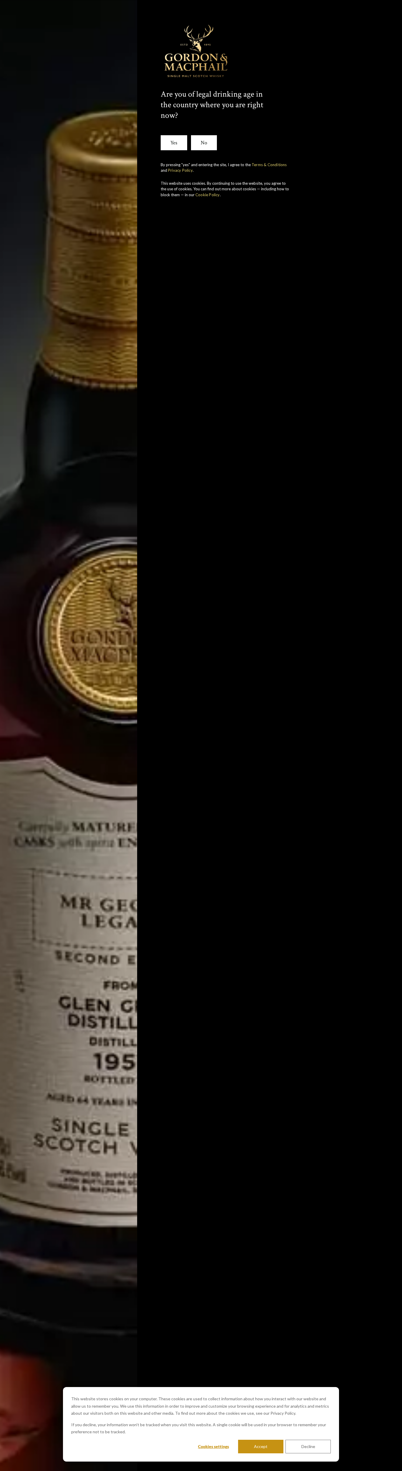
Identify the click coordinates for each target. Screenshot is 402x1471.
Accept (261, 1446)
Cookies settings (213, 1446)
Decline (308, 1446)
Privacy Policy (180, 170)
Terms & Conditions (269, 164)
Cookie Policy (207, 194)
